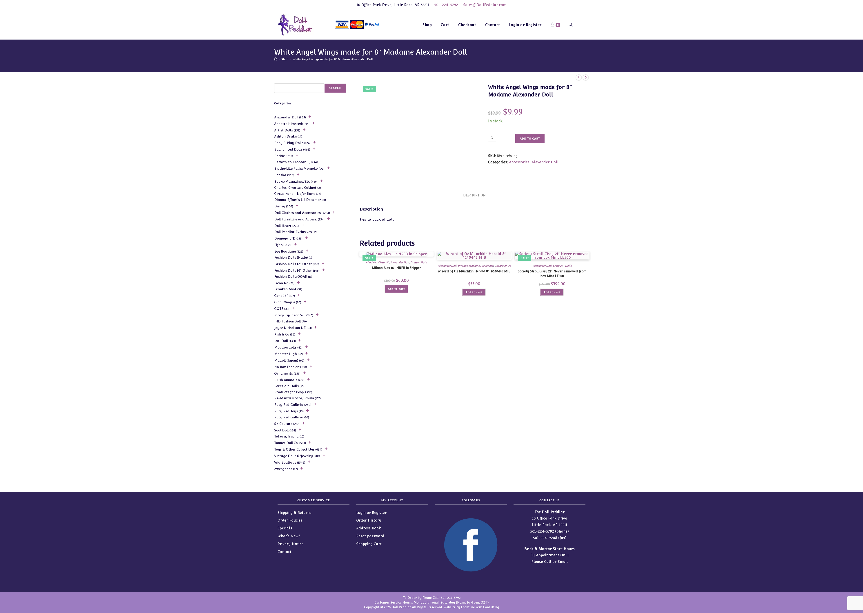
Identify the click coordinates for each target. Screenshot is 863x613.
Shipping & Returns (294, 513)
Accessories (519, 162)
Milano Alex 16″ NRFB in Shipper (396, 268)
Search (335, 88)
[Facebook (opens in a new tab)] (581, 24)
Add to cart (530, 138)
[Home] (275, 59)
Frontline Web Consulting (480, 607)
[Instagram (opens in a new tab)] (588, 24)
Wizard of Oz (502, 265)
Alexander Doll (545, 162)
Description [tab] (474, 195)
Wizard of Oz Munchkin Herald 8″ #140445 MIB (474, 271)
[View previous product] (579, 77)
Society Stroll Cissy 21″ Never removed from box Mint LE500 (552, 273)
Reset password (370, 536)
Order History (368, 520)
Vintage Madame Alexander (475, 265)
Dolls (568, 265)
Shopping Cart (369, 544)
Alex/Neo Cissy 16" (377, 262)
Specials (285, 528)
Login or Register (371, 513)
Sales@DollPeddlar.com (484, 5)
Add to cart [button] (396, 289)
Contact (284, 552)
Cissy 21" (558, 265)
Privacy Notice (290, 544)
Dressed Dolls (418, 262)
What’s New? (289, 536)
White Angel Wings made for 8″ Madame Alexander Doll (333, 59)
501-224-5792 (446, 5)
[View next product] (586, 77)
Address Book (368, 528)
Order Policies (290, 520)
